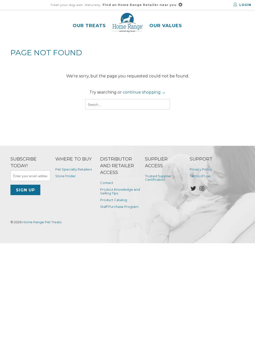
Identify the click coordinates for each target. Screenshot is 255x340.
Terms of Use (200, 176)
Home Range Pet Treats (41, 222)
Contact (106, 183)
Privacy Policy (201, 169)
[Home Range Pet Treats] (127, 23)
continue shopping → (144, 92)
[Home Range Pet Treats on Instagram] (202, 188)
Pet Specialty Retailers (73, 169)
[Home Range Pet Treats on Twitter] (193, 188)
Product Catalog (113, 200)
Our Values (165, 25)
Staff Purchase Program (119, 207)
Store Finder (65, 176)
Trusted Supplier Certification (158, 177)
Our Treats (89, 25)
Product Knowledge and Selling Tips (120, 191)
